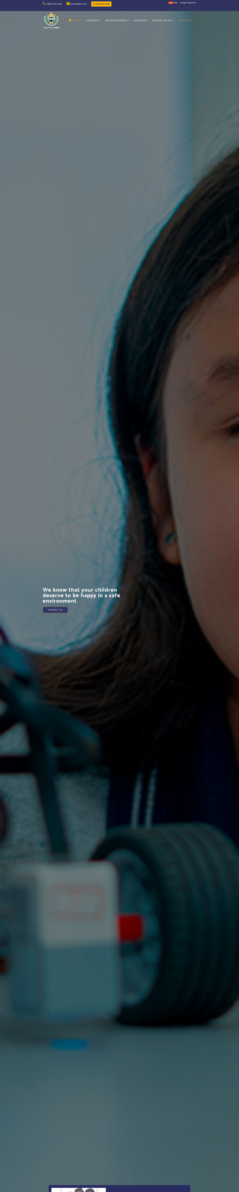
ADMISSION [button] (140, 20)
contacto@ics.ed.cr (78, 4)
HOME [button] (77, 20)
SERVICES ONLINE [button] (162, 20)
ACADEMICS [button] (93, 20)
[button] (101, 4)
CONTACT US (55, 603)
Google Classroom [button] (188, 3)
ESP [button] (175, 3)
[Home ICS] (70, 18)
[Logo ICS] (51, 20)
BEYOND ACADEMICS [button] (116, 20)
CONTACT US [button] (185, 20)
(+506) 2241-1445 (54, 4)
